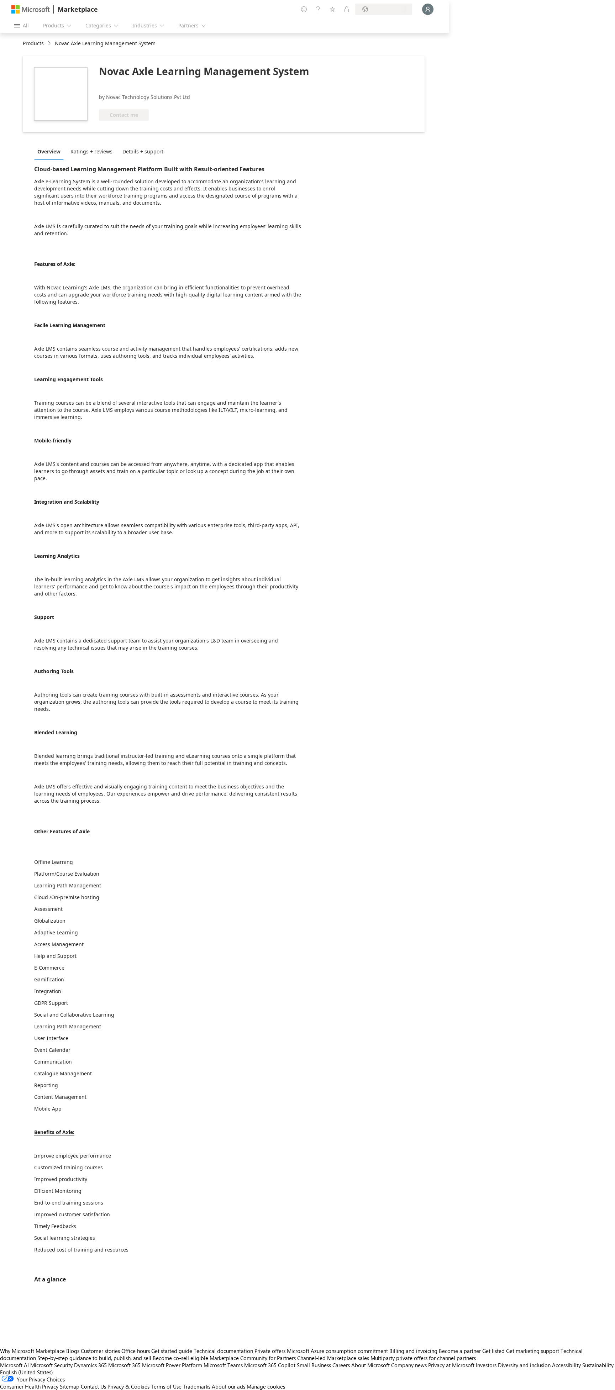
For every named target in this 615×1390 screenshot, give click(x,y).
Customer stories (100, 1350)
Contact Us (93, 1386)
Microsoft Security (51, 1365)
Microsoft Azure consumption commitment (338, 1350)
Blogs (72, 1350)
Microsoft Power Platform (172, 1365)
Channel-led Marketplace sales (333, 1358)
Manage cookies (266, 1386)
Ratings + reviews (91, 151)
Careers (341, 1365)
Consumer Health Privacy (29, 1386)
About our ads (228, 1386)
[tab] (50, 151)
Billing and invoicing (413, 1350)
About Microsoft (370, 1365)
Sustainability (598, 1365)
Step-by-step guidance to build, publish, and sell (94, 1358)
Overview (49, 151)
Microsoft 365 (124, 1365)
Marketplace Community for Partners (253, 1358)
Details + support (142, 151)
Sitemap (69, 1386)
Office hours (135, 1350)
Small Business (314, 1365)
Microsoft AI (14, 1365)
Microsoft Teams (223, 1365)
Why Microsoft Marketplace (32, 1350)
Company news (409, 1365)
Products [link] (33, 43)
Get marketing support (532, 1350)
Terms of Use (166, 1386)
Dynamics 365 (90, 1365)
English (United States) (26, 1372)
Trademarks (196, 1386)
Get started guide (171, 1350)
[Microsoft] (30, 9)
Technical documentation (223, 1350)
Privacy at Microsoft (451, 1365)
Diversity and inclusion (524, 1365)
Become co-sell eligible (180, 1358)
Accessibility (566, 1365)
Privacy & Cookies (128, 1386)
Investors (486, 1365)
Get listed (493, 1350)
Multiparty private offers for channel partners (423, 1358)
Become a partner (460, 1350)
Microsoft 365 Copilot (269, 1365)
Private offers (269, 1350)
